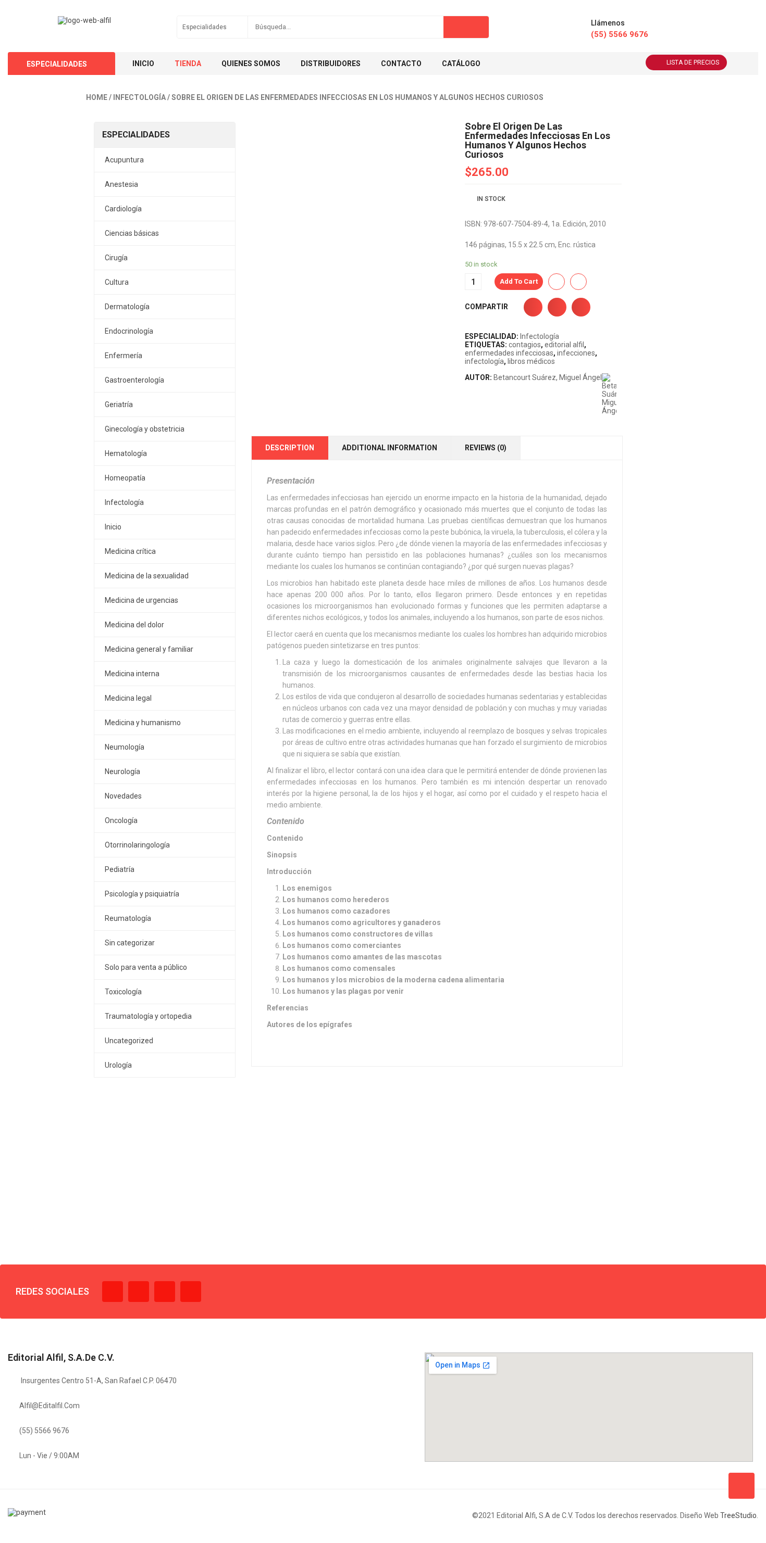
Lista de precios (692, 62)
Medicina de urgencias (141, 600)
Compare (578, 281)
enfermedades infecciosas (509, 353)
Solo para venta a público (146, 967)
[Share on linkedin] (581, 307)
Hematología (126, 453)
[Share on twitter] (557, 307)
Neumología (124, 747)
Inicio (113, 527)
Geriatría (119, 404)
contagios (525, 344)
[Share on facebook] (533, 307)
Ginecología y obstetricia (144, 429)
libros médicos (531, 361)
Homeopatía (125, 478)
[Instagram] (164, 1291)
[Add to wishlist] (556, 281)
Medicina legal (128, 698)
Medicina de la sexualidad (147, 576)
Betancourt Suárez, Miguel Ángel (547, 377)
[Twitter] (138, 1291)
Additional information (389, 448)
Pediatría (119, 869)
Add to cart (519, 281)
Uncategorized (129, 1040)
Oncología (121, 820)
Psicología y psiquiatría (142, 894)
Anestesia (121, 184)
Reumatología (128, 918)
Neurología (122, 771)
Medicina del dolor (134, 625)
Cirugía (116, 258)
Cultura (117, 282)
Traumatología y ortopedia (148, 1016)
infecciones (576, 353)
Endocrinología (129, 331)
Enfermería (123, 355)
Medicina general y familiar (149, 649)
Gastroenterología (134, 380)
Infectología (139, 97)
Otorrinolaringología (137, 845)
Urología (118, 1065)
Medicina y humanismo (143, 722)
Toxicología (123, 992)
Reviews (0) (485, 448)
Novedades (123, 796)
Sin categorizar (130, 943)
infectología (484, 361)
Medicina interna (132, 673)
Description (289, 448)
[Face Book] (112, 1291)
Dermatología (127, 306)
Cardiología (123, 209)
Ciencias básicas (132, 233)
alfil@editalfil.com (49, 1405)
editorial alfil (564, 344)
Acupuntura (124, 160)
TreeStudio (738, 1515)
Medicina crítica (130, 551)
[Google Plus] (190, 1291)
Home (96, 97)
